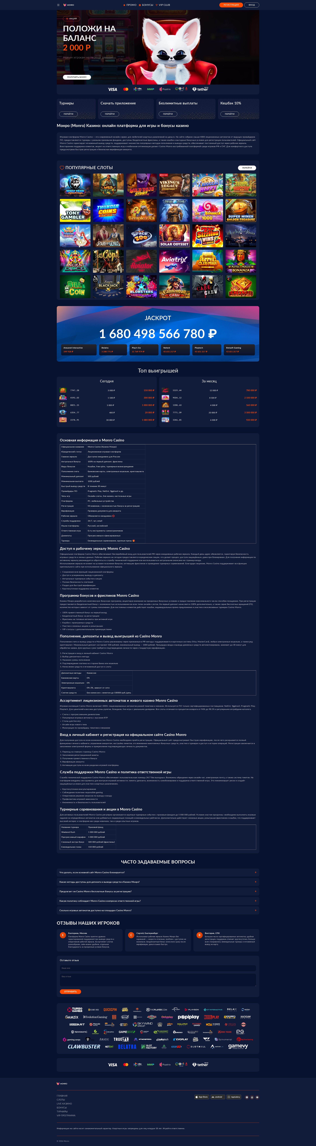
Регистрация (231, 5)
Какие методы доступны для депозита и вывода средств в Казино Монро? (99, 882)
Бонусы (62, 1108)
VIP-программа (66, 1116)
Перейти (68, 114)
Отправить (70, 992)
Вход (252, 5)
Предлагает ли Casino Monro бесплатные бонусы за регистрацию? (95, 891)
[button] (58, 5)
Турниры (62, 1112)
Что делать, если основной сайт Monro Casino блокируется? (92, 872)
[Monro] (69, 5)
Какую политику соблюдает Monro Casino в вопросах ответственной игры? (100, 901)
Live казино (64, 1104)
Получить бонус (77, 77)
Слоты (61, 1100)
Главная (62, 1096)
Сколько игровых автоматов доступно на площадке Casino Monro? (95, 910)
